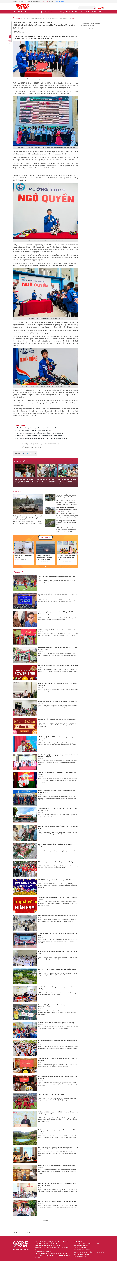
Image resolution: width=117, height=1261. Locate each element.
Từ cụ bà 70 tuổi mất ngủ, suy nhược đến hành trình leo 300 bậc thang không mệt (57, 1220)
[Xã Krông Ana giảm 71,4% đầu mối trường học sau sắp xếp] (25, 637)
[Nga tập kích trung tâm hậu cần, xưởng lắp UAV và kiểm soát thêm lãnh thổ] (24, 547)
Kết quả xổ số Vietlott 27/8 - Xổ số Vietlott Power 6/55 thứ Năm (58, 665)
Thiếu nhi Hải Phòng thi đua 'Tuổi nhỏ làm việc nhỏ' (33, 430)
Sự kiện (17, 18)
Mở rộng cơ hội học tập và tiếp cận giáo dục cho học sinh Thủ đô (57, 1041)
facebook (9, 26)
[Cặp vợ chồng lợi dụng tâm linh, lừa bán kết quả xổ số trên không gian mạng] (25, 619)
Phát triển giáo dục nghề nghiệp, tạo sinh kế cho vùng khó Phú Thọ (58, 952)
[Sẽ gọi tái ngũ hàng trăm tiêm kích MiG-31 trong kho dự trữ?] (50, 497)
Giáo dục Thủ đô (101, 8)
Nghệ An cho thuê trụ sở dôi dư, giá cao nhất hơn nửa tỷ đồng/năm (56, 845)
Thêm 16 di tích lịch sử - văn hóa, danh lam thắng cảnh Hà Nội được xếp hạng (57, 809)
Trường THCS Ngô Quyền (31, 444)
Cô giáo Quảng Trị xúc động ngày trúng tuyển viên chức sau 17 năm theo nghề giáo (58, 756)
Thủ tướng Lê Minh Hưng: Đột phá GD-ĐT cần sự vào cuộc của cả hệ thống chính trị (58, 1113)
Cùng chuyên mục (22, 461)
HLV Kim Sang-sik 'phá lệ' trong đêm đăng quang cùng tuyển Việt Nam (66, 557)
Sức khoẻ (81, 12)
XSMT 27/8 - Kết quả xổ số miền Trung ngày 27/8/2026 (55, 880)
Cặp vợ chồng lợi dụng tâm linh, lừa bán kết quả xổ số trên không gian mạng (56, 613)
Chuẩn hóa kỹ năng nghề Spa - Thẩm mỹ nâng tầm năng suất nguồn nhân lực (57, 738)
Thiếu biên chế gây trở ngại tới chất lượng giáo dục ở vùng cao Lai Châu (58, 1059)
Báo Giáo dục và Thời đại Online (22, 7)
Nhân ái (68, 12)
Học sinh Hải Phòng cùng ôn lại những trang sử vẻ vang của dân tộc (38, 428)
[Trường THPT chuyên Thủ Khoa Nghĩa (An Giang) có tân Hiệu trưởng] (25, 780)
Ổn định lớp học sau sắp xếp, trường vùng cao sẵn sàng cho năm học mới (57, 988)
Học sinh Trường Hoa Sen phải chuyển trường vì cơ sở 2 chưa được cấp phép (57, 648)
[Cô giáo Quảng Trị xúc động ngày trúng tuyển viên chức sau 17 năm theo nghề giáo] (25, 762)
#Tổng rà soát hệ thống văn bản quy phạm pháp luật (46, 18)
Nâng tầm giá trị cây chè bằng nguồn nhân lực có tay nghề (56, 1165)
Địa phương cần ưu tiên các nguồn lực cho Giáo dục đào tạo (57, 1201)
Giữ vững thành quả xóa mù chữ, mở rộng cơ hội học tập (56, 1023)
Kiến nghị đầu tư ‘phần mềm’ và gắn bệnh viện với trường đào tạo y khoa (57, 684)
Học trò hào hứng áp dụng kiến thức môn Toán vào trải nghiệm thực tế (39, 433)
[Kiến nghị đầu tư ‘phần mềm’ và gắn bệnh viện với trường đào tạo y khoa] (25, 690)
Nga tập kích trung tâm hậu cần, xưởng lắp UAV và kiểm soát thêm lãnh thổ (23, 557)
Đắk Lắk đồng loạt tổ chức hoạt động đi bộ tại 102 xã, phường (57, 862)
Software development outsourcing (91, 23)
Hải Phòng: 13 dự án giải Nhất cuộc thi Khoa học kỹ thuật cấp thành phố (39, 436)
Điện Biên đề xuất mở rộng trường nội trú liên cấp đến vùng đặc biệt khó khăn (57, 1184)
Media (88, 12)
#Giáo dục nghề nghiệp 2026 (27, 18)
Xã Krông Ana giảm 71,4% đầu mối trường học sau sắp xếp (56, 630)
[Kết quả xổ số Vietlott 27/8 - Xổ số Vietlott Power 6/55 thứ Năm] (25, 672)
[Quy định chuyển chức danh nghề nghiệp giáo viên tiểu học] (45, 547)
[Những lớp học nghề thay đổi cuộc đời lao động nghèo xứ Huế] (25, 708)
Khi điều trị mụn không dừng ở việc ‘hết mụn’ (52, 1237)
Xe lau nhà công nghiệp (87, 28)
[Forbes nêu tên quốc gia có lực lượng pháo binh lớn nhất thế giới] (50, 510)
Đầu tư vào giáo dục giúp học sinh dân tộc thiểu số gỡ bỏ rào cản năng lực (67, 481)
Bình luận (9, 36)
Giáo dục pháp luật (37, 12)
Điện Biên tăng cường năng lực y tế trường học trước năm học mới (24, 481)
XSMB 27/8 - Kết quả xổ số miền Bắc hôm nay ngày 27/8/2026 (57, 719)
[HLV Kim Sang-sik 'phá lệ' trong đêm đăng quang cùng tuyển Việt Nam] (67, 547)
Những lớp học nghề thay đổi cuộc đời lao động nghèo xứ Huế (57, 701)
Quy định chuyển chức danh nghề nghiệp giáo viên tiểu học (44, 557)
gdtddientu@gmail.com (59, 1)
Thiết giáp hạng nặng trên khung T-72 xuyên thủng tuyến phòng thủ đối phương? (28, 517)
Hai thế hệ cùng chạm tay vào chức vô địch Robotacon (45, 480)
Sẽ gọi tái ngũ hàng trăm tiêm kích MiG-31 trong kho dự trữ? (67, 496)
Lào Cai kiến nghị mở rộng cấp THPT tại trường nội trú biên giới (58, 1148)
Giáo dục (20, 12)
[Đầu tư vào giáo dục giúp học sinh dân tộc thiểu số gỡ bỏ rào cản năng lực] (68, 470)
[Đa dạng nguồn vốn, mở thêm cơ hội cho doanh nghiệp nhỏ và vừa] (25, 601)
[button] (45, 566)
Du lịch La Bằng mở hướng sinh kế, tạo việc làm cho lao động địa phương (57, 1131)
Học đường (61, 12)
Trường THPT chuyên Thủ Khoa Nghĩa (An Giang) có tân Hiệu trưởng (57, 773)
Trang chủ (14, 11)
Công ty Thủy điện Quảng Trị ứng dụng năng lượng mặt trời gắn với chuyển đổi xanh (58, 1256)
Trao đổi (53, 12)
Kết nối (47, 12)
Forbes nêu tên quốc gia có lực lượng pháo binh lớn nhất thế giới (66, 508)
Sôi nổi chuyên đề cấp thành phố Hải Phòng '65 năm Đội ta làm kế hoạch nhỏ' (41, 438)
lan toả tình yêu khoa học (50, 444)
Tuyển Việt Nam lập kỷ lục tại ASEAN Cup (51, 1094)
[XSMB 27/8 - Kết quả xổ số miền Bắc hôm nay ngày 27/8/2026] (25, 726)
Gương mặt (42, 22)
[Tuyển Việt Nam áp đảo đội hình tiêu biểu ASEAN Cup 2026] (25, 583)
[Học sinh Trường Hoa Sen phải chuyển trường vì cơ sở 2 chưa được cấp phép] (25, 655)
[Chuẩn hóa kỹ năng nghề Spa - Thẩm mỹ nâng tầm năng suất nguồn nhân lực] (25, 744)
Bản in (9, 31)
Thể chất (49, 22)
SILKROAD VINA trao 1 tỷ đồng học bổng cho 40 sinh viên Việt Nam (57, 934)
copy (35, 453)
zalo (9, 22)
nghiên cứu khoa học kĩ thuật (32, 447)
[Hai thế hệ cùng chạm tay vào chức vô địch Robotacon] (46, 470)
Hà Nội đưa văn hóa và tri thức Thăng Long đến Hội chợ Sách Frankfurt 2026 (57, 791)
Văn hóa (94, 12)
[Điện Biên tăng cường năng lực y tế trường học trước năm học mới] (25, 470)
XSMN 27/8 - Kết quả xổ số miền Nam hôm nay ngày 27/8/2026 (57, 898)
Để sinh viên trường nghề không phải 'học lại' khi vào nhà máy (57, 915)
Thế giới (74, 12)
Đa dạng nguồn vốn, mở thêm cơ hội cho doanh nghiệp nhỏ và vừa (57, 595)
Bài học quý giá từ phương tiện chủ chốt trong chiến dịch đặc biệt (66, 522)
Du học (35, 22)
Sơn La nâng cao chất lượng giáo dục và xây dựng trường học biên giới (57, 1077)
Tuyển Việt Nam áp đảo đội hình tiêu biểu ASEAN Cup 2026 (56, 576)
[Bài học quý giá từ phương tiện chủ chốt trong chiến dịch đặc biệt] (50, 523)
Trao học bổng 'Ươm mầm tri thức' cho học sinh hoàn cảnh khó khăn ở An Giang (57, 1006)
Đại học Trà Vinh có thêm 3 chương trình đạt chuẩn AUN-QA (57, 969)
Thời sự (27, 12)
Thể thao (101, 12)
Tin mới (9, 41)
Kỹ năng (29, 22)
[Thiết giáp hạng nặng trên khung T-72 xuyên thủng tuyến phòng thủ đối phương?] (28, 504)
